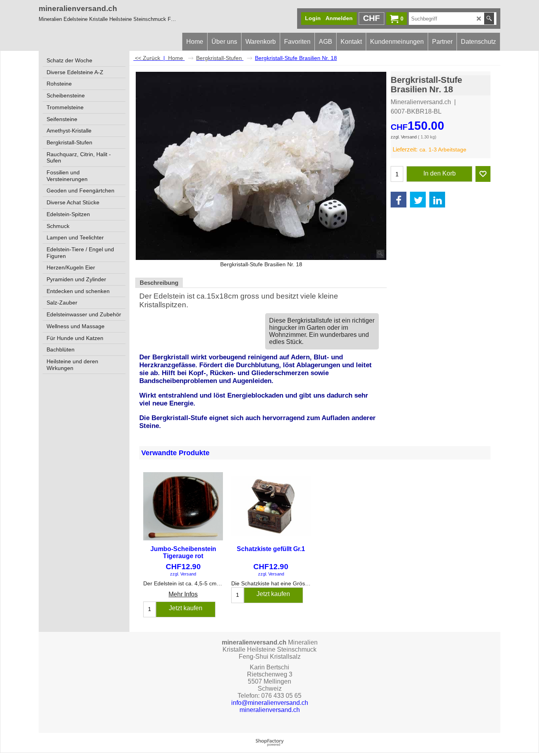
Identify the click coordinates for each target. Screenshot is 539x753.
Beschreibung (159, 283)
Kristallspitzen (162, 305)
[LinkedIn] (437, 199)
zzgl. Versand (404, 137)
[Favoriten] (482, 173)
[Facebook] (398, 199)
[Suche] (489, 18)
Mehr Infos (183, 594)
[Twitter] (418, 199)
